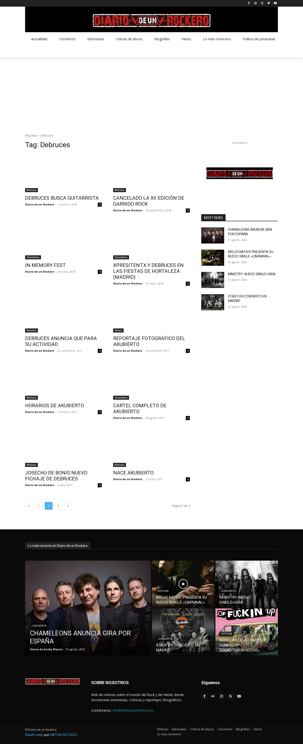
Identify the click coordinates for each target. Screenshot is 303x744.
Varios (118, 330)
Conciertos (33, 257)
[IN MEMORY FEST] (63, 240)
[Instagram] (255, 3)
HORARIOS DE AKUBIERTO (54, 405)
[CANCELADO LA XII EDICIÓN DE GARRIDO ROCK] (151, 173)
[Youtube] (275, 3)
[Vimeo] (268, 3)
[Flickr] (213, 696)
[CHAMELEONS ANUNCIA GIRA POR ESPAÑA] (212, 235)
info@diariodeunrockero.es (133, 710)
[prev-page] (29, 506)
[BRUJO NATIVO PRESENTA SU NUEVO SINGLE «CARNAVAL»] (212, 258)
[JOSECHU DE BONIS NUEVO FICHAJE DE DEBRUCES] (63, 448)
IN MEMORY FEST (45, 265)
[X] (262, 3)
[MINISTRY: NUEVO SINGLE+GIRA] (212, 280)
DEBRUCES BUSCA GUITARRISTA (62, 198)
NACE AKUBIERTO (133, 473)
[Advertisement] (151, 93)
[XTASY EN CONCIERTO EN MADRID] (212, 302)
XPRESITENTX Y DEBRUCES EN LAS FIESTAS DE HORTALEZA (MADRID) (148, 271)
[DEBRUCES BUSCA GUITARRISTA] (63, 173)
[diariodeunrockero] (151, 20)
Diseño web (34, 735)
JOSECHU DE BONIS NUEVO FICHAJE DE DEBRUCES (56, 476)
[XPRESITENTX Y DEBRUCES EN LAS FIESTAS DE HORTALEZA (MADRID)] (151, 240)
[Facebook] (249, 3)
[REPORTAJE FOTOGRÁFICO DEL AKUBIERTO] (151, 313)
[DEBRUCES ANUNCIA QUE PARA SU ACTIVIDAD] (63, 313)
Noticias (31, 190)
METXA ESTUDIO (63, 735)
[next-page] (68, 506)
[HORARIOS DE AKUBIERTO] (63, 380)
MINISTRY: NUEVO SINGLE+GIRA (252, 274)
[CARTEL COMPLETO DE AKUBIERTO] (151, 380)
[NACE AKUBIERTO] (151, 448)
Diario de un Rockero (39, 204)
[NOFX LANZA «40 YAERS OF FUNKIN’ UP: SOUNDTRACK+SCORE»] (246, 631)
